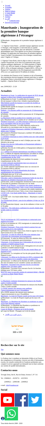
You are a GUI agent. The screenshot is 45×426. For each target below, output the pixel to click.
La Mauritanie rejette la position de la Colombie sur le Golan (21, 118)
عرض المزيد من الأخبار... (13, 314)
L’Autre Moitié (10, 13)
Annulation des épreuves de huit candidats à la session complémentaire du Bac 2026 (19, 156)
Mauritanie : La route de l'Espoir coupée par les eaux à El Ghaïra (22, 296)
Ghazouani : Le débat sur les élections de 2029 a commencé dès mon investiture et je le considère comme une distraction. (22, 258)
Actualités (8, 7)
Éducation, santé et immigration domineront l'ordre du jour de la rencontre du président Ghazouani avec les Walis (22, 179)
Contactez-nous (14, 20)
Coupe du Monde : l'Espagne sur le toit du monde (17, 309)
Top (2, 349)
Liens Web (8, 15)
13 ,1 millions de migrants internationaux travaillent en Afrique (21, 152)
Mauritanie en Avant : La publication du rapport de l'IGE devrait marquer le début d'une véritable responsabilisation (22, 96)
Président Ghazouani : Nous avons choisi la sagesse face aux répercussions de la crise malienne (21, 228)
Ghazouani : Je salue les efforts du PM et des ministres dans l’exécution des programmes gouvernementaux (20, 235)
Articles (7, 9)
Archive (7, 17)
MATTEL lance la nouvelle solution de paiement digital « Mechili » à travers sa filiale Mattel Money (22, 273)
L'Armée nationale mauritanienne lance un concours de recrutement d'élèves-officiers (19, 164)
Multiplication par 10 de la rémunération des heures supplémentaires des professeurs (18, 171)
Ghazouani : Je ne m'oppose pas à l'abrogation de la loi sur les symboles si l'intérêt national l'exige (21, 243)
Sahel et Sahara (10, 11)
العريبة (7, 19)
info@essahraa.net (12, 385)
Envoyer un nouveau (12, 22)
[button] (2, 2)
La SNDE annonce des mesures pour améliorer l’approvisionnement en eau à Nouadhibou (16, 289)
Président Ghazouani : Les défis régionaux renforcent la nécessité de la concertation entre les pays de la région (22, 122)
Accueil (7, 5)
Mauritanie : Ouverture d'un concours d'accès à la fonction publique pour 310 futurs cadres (20, 265)
